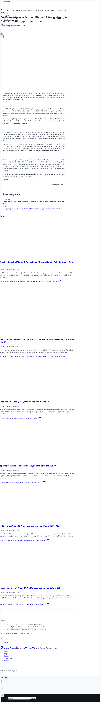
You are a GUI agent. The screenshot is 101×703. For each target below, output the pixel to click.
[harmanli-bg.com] (8, 8)
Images (6, 13)
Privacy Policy (8, 18)
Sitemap (6, 15)
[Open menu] (2, 36)
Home (6, 11)
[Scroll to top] (2, 678)
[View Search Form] (1, 23)
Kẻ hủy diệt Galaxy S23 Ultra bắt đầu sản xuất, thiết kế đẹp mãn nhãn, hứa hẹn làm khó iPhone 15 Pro (33, 202)
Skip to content (5, 1)
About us (7, 20)
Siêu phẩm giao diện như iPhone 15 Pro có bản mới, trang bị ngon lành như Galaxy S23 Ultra (32, 208)
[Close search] (2, 695)
